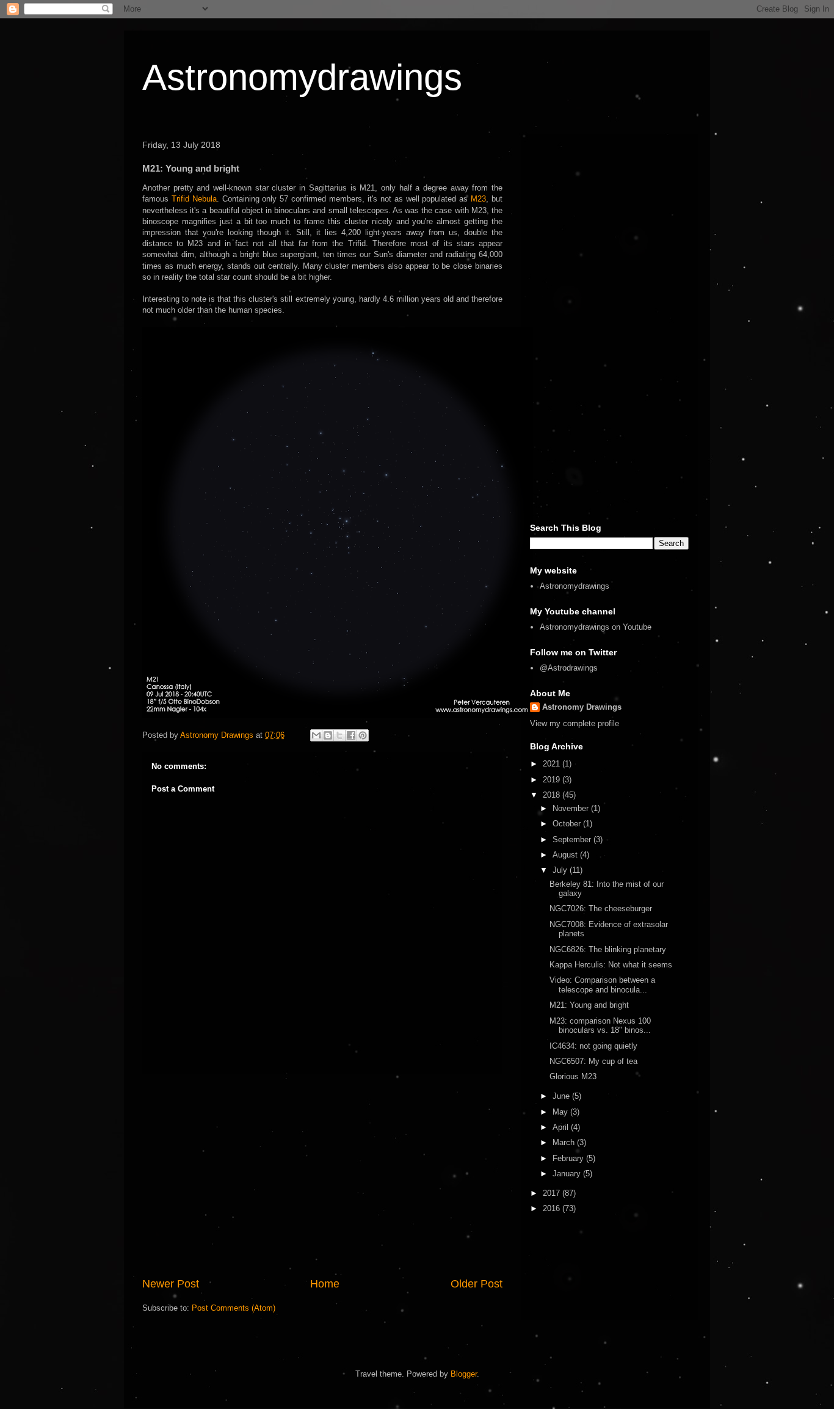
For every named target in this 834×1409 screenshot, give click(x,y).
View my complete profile (574, 723)
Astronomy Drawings (582, 707)
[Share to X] (339, 735)
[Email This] (316, 735)
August (566, 854)
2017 (552, 1193)
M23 (478, 198)
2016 (552, 1208)
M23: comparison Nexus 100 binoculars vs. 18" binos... (600, 1025)
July (561, 870)
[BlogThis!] (328, 735)
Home (324, 1284)
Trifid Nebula (194, 198)
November (572, 808)
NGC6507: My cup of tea (593, 1061)
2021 (552, 763)
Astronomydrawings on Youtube (595, 627)
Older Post (476, 1284)
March (565, 1142)
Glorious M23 (572, 1076)
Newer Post (170, 1284)
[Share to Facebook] (351, 735)
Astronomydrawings (302, 77)
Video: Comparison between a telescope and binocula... (602, 984)
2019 (552, 779)
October (568, 823)
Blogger (464, 1373)
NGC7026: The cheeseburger (600, 908)
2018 (552, 794)
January (568, 1173)
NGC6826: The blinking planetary (607, 949)
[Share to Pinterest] (363, 735)
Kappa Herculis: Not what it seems (610, 964)
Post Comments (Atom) (233, 1308)
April (562, 1127)
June (562, 1096)
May (561, 1111)
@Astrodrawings (569, 667)
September (573, 839)
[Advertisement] (322, 1175)
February (569, 1158)
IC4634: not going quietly (593, 1045)
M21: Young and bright (589, 1005)
